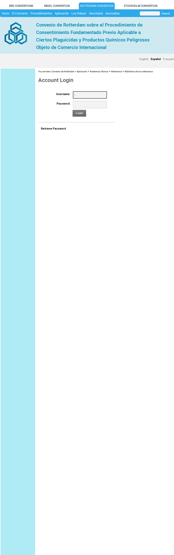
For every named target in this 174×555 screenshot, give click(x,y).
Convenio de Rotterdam (62, 71)
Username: (63, 94)
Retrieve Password (53, 128)
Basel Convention (57, 5)
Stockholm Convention (140, 5)
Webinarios (116, 71)
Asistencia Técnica (99, 71)
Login (79, 113)
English (144, 59)
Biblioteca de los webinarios (139, 71)
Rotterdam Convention (96, 5)
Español (156, 59)
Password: (63, 103)
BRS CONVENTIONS (21, 5)
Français (168, 59)
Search (166, 13)
